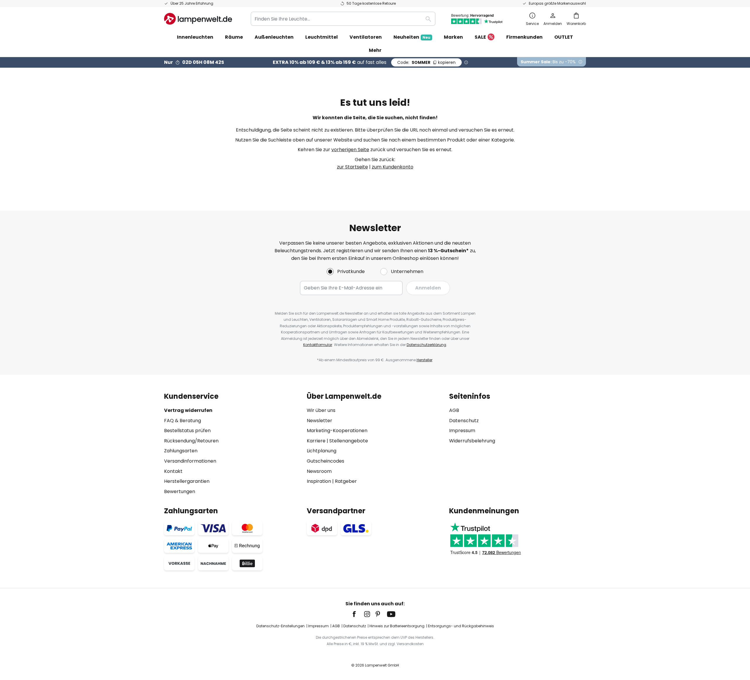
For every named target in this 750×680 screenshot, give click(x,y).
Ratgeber (346, 481)
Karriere (316, 440)
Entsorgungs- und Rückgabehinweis (461, 625)
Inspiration (319, 481)
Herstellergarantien (186, 481)
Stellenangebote (348, 440)
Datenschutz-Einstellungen (280, 625)
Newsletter (319, 420)
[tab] (232, 443)
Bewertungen (179, 491)
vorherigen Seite (350, 149)
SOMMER (426, 62)
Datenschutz (464, 420)
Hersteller (424, 359)
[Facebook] (358, 614)
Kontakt (173, 471)
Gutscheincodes (325, 461)
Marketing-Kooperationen (337, 430)
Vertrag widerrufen (188, 410)
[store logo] (198, 19)
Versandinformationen (190, 461)
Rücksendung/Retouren (191, 440)
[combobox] (343, 18)
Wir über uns (321, 410)
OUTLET (563, 37)
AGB (454, 410)
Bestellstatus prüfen (187, 430)
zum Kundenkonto (392, 166)
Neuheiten (411, 37)
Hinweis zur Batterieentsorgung (397, 625)
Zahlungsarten (180, 450)
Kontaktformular (317, 344)
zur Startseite (352, 166)
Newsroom (319, 471)
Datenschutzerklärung (426, 344)
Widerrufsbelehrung (472, 440)
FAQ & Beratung (182, 420)
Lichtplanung (321, 450)
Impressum (462, 430)
